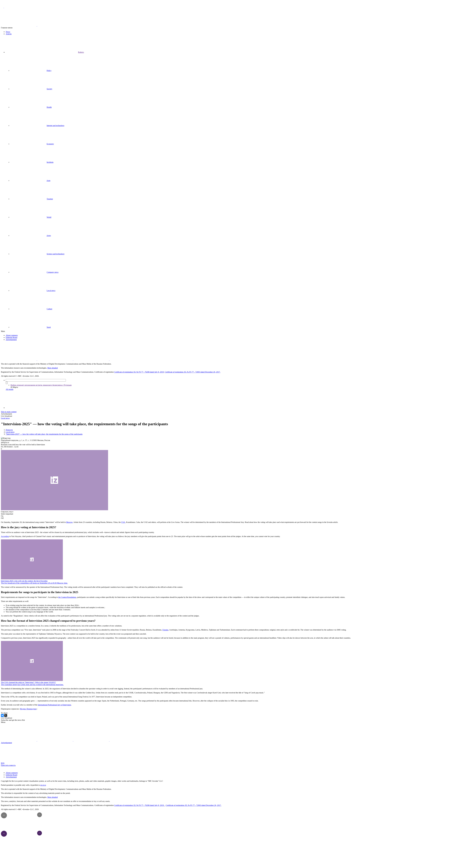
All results (9, 389)
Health (49, 107)
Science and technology (56, 254)
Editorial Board (11, 337)
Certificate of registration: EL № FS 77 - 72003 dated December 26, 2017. (192, 372)
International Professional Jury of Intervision (54, 705)
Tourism (50, 199)
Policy (49, 71)
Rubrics (81, 52)
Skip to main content (8, 412)
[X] (5, 715)
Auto (48, 181)
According (5, 536)
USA (123, 522)
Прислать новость (8, 765)
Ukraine (165, 630)
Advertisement (11, 340)
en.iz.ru (43, 785)
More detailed (52, 368)
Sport (49, 327)
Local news (51, 291)
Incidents (50, 162)
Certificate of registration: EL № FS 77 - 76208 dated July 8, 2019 (139, 372)
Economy (50, 144)
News (8, 32)
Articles (9, 34)
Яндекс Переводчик (28, 709)
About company (12, 335)
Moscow (69, 522)
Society (49, 89)
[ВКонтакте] (2, 715)
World (49, 217)
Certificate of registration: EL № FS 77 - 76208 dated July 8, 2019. (139, 805)
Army (49, 236)
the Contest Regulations (67, 597)
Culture (49, 309)
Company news (52, 272)
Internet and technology (55, 126)
